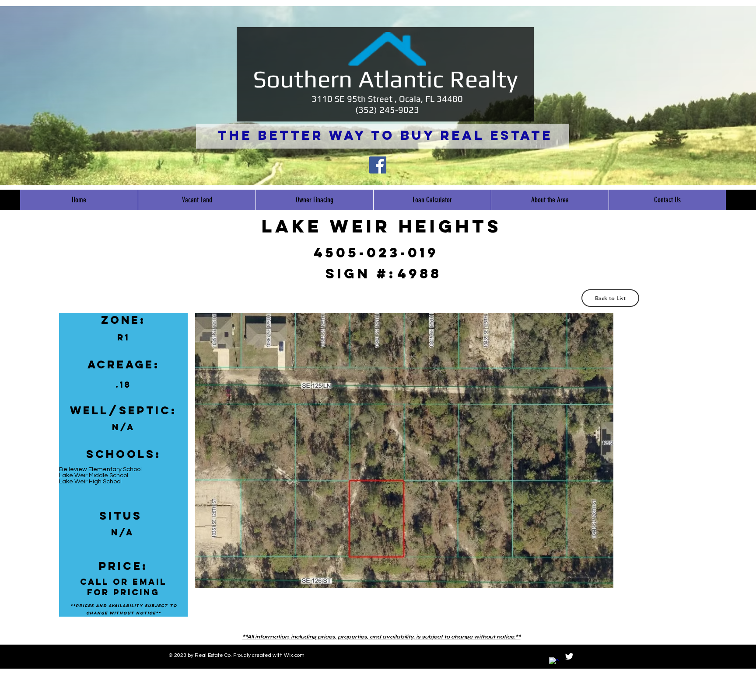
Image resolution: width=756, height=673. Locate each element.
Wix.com (294, 655)
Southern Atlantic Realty (385, 79)
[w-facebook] (554, 662)
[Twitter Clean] (569, 656)
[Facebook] (377, 164)
